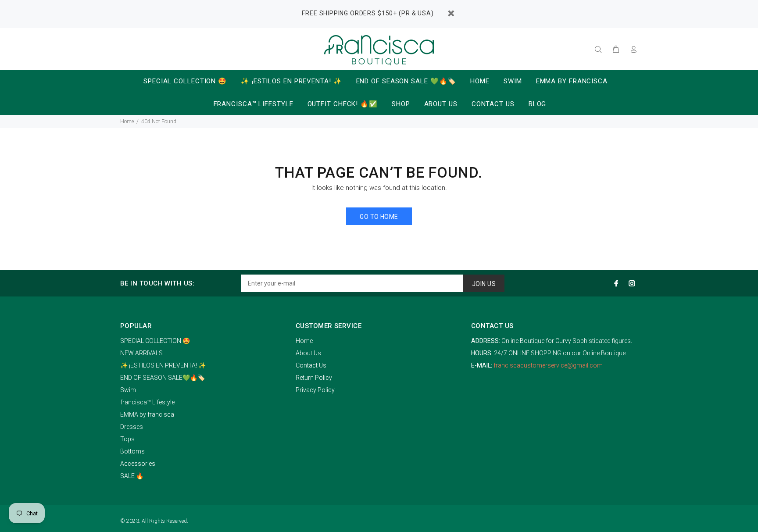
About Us (308, 353)
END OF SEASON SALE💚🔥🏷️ (162, 377)
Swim (128, 389)
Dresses (131, 426)
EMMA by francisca (147, 414)
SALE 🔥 (131, 475)
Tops (127, 439)
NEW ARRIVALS (141, 353)
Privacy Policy (315, 389)
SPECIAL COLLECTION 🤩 (155, 340)
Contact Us (311, 365)
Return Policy (314, 377)
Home (127, 121)
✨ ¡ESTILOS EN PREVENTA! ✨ (163, 365)
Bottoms (132, 451)
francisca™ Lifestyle (147, 402)
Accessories (137, 463)
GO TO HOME (379, 216)
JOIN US (484, 283)
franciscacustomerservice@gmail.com (548, 365)
